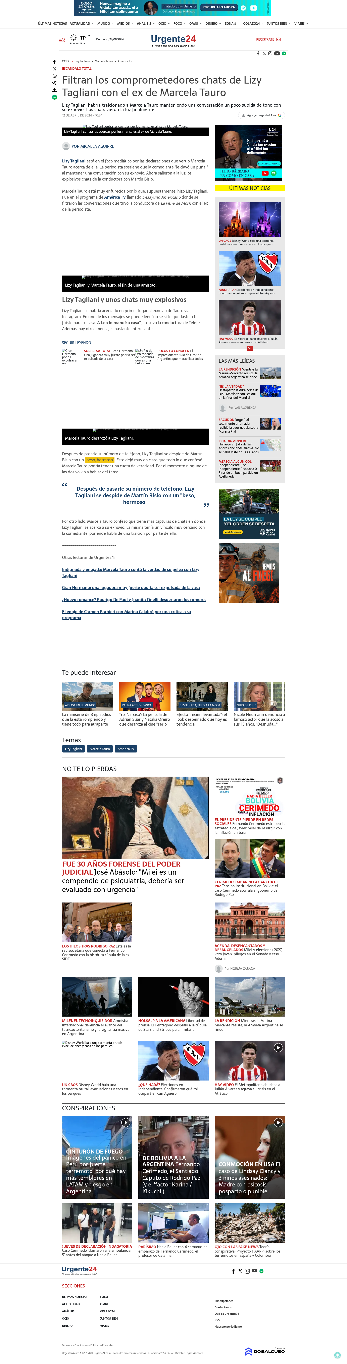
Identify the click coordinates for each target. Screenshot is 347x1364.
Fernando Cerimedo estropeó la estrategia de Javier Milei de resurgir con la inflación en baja (250, 828)
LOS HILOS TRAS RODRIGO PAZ (89, 946)
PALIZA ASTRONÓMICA (137, 705)
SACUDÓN (227, 419)
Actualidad (80, 23)
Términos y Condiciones (75, 1345)
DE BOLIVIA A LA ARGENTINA (164, 1161)
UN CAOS (70, 1085)
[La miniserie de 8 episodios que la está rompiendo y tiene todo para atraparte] (87, 709)
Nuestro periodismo (228, 1326)
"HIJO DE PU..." (246, 705)
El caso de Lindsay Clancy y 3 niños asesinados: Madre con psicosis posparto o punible (250, 1178)
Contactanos (223, 1307)
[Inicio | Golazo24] (284, 53)
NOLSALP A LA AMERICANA (162, 1021)
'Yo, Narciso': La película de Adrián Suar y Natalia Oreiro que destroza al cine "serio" (144, 719)
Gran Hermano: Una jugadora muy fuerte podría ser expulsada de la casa (109, 354)
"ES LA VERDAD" (231, 386)
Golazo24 (252, 23)
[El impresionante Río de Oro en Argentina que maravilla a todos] (145, 356)
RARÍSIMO (147, 1247)
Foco (178, 23)
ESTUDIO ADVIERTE (233, 440)
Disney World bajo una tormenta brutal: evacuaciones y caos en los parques (95, 1089)
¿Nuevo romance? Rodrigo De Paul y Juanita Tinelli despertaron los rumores (134, 599)
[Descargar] (54, 90)
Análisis (144, 23)
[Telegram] (54, 83)
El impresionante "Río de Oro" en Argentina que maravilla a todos (180, 354)
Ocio (162, 23)
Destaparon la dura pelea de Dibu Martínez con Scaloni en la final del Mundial (239, 393)
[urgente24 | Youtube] (277, 53)
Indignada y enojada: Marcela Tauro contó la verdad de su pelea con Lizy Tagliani (130, 572)
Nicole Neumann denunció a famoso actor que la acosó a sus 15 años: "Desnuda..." (259, 719)
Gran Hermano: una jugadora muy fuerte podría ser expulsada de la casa (131, 587)
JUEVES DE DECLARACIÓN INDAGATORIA (97, 1246)
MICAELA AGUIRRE (97, 146)
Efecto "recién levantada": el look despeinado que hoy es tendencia (202, 719)
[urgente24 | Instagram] (270, 53)
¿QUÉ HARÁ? (149, 1085)
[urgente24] (79, 1273)
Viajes (299, 23)
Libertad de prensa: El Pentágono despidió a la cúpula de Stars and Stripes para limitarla (172, 1025)
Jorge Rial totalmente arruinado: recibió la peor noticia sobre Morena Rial (238, 425)
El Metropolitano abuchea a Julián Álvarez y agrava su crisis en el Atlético (247, 1089)
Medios (124, 23)
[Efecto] (202, 709)
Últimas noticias (52, 23)
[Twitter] (54, 68)
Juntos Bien (277, 23)
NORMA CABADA (242, 968)
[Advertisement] (135, 243)
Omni (194, 23)
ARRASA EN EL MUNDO (80, 705)
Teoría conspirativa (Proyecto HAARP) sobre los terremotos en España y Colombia (247, 1251)
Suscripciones (224, 1301)
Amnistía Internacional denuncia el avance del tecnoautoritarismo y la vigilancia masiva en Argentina (95, 1027)
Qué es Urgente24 (227, 1314)
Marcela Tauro (100, 748)
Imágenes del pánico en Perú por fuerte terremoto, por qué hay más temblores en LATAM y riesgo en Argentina (96, 1174)
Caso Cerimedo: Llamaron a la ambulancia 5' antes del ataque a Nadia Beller (96, 1253)
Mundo (104, 23)
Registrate (265, 39)
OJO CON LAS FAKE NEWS (237, 1247)
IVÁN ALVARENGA (245, 407)
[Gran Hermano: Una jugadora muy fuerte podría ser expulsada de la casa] (72, 356)
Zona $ (231, 23)
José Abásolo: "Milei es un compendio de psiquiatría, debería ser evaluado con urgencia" (123, 880)
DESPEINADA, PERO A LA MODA (200, 705)
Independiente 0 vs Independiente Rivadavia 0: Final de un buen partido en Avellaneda (238, 470)
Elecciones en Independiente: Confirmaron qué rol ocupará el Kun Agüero (168, 1089)
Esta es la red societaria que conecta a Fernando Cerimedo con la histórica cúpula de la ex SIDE (96, 952)
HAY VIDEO (225, 1085)
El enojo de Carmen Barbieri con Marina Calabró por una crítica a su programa (126, 614)
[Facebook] (54, 61)
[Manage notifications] (337, 1355)
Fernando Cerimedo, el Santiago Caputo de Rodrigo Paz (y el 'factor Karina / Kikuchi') (171, 1178)
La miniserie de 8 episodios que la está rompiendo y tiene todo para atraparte (86, 719)
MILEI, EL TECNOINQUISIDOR (87, 1021)
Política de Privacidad (101, 1345)
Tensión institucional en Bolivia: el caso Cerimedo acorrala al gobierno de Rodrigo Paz (246, 890)
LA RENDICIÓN (230, 369)
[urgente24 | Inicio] (280, 1332)
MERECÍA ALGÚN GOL (235, 461)
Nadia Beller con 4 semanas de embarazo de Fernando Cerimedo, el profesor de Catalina (172, 1251)
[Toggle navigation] (63, 39)
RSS (217, 1320)
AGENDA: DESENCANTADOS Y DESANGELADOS (240, 948)
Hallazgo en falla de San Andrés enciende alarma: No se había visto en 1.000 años (239, 448)
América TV (115, 197)
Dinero (211, 23)
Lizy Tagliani (73, 748)
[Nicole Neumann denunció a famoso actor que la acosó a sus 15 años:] (259, 709)
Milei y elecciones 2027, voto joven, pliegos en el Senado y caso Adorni (248, 954)
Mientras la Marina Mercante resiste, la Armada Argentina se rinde (238, 373)
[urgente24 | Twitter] (264, 53)
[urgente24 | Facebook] (258, 53)
